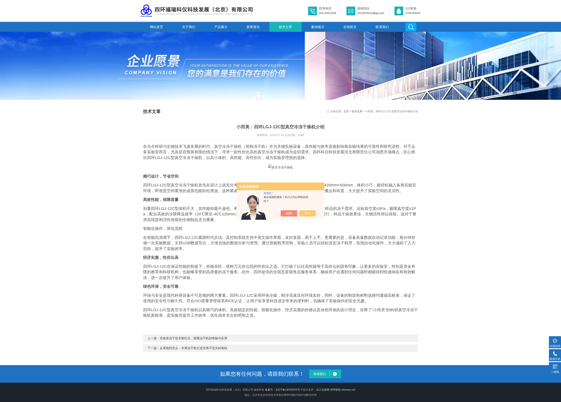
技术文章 (285, 27)
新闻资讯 (253, 27)
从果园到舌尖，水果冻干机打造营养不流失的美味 (193, 348)
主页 (346, 111)
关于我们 (188, 27)
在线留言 (350, 27)
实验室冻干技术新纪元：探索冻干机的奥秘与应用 (193, 338)
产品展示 (220, 27)
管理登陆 (335, 389)
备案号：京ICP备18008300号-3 (283, 389)
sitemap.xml (348, 389)
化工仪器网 (322, 389)
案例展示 (317, 27)
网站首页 (156, 27)
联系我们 (382, 27)
